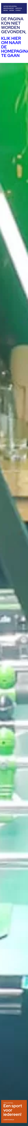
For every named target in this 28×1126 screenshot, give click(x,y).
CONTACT (18, 10)
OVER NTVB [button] (18, 8)
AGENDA (11, 10)
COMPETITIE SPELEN (8, 1119)
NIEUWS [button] (5, 10)
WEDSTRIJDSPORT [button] (8, 8)
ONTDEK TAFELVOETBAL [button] (10, 6)
